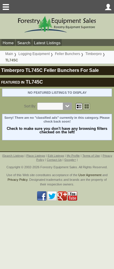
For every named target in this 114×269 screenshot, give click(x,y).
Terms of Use (91, 155)
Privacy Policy (17, 179)
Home (8, 42)
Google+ (70, 159)
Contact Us (54, 159)
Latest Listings (47, 42)
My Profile (73, 155)
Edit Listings (56, 155)
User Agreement (89, 175)
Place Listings (35, 155)
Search (23, 42)
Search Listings (13, 155)
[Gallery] (86, 106)
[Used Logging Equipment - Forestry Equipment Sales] (57, 24)
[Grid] (79, 106)
